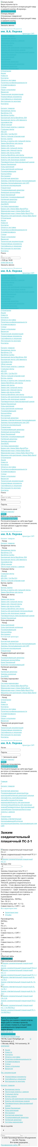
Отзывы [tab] (8, 915)
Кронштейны (6, 174)
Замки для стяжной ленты (11, 150)
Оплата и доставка (8, 80)
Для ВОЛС (5, 204)
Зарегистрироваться (9, 519)
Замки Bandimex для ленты (12, 143)
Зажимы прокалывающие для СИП (15, 183)
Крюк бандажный (8, 195)
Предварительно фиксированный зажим (17, 52)
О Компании (6, 218)
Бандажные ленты (8, 38)
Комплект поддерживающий (12, 197)
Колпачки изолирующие (11, 185)
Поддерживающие (8, 171)
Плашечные (6, 188)
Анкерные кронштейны (10, 192)
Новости (4, 75)
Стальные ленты (7, 43)
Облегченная (6, 124)
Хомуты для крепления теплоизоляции (17, 47)
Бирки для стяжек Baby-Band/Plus (14, 209)
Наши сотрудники (8, 89)
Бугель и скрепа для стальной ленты (16, 141)
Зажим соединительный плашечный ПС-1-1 (19, 975)
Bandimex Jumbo (7, 115)
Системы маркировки (10, 68)
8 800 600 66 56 (7, 262)
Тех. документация (8, 1072)
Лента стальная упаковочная (13, 136)
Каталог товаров (7, 108)
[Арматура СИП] (19, 30)
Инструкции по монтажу (11, 101)
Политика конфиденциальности (14, 82)
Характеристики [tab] (11, 912)
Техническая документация (12, 241)
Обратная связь (7, 958)
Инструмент (6, 59)
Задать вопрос (7, 1029)
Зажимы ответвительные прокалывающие (18, 181)
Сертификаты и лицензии (11, 99)
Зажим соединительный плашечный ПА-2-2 (19, 968)
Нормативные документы (11, 96)
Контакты (5, 78)
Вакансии (5, 92)
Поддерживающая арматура (12, 64)
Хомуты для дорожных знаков (13, 50)
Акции (3, 73)
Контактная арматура (9, 61)
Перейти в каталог (8, 11)
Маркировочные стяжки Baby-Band (15, 211)
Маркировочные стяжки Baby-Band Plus (17, 213)
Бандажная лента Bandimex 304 (14, 117)
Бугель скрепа (6, 45)
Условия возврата (8, 85)
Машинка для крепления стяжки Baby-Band (18, 216)
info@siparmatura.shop (10, 1036)
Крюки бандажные (8, 54)
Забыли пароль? (7, 511)
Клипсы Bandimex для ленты (12, 155)
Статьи (3, 87)
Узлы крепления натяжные (12, 169)
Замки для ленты (8, 145)
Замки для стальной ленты (12, 148)
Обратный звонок (8, 1034)
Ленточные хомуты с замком (12, 40)
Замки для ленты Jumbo (10, 152)
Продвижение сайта (9, 1145)
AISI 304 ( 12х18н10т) (9, 134)
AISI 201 (4, 131)
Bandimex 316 (6, 113)
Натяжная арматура (9, 66)
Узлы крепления (7, 57)
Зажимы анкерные (8, 202)
